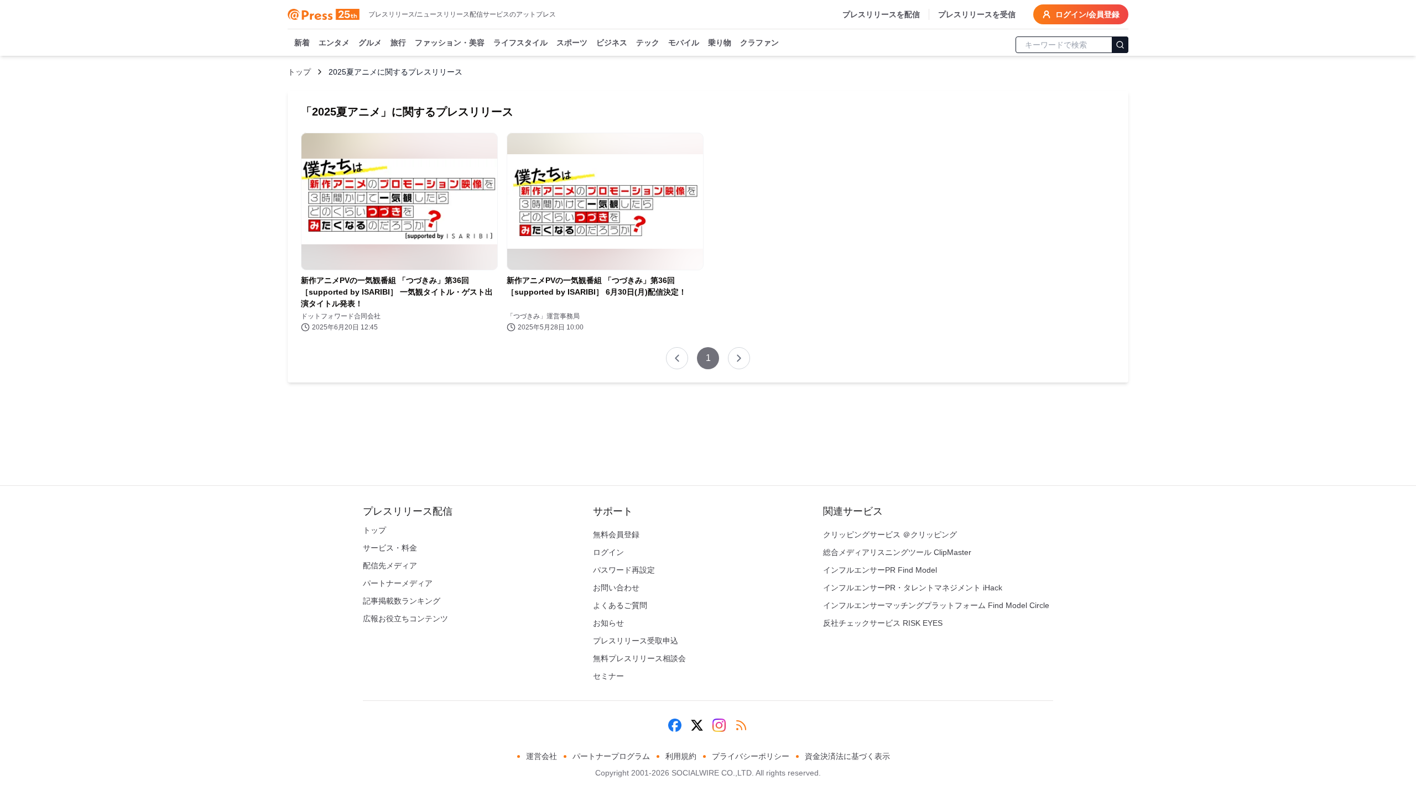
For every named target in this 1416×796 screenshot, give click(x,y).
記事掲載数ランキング (401, 600)
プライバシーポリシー (750, 756)
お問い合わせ (616, 587)
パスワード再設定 (624, 569)
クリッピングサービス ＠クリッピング (890, 534)
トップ (299, 71)
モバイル (683, 42)
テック (647, 42)
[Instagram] (719, 725)
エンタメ (334, 42)
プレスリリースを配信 (881, 14)
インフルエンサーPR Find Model (880, 569)
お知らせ (608, 623)
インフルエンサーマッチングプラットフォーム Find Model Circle (936, 605)
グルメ (370, 42)
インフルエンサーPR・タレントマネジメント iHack (912, 587)
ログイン (608, 552)
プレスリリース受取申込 (635, 640)
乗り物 (719, 42)
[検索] (1120, 44)
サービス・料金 (390, 547)
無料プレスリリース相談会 (639, 658)
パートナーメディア (398, 583)
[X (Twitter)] (697, 725)
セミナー (608, 676)
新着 (302, 42)
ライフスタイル (520, 42)
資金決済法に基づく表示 (847, 756)
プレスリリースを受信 (977, 14)
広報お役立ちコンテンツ (405, 618)
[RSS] (741, 725)
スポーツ (571, 42)
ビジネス (611, 42)
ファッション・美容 (450, 42)
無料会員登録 (616, 534)
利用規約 (680, 756)
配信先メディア (390, 565)
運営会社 (541, 756)
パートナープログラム (611, 756)
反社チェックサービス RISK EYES (883, 623)
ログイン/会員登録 (1087, 14)
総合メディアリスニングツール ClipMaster (897, 552)
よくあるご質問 (620, 605)
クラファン (759, 42)
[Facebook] (674, 725)
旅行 (398, 42)
